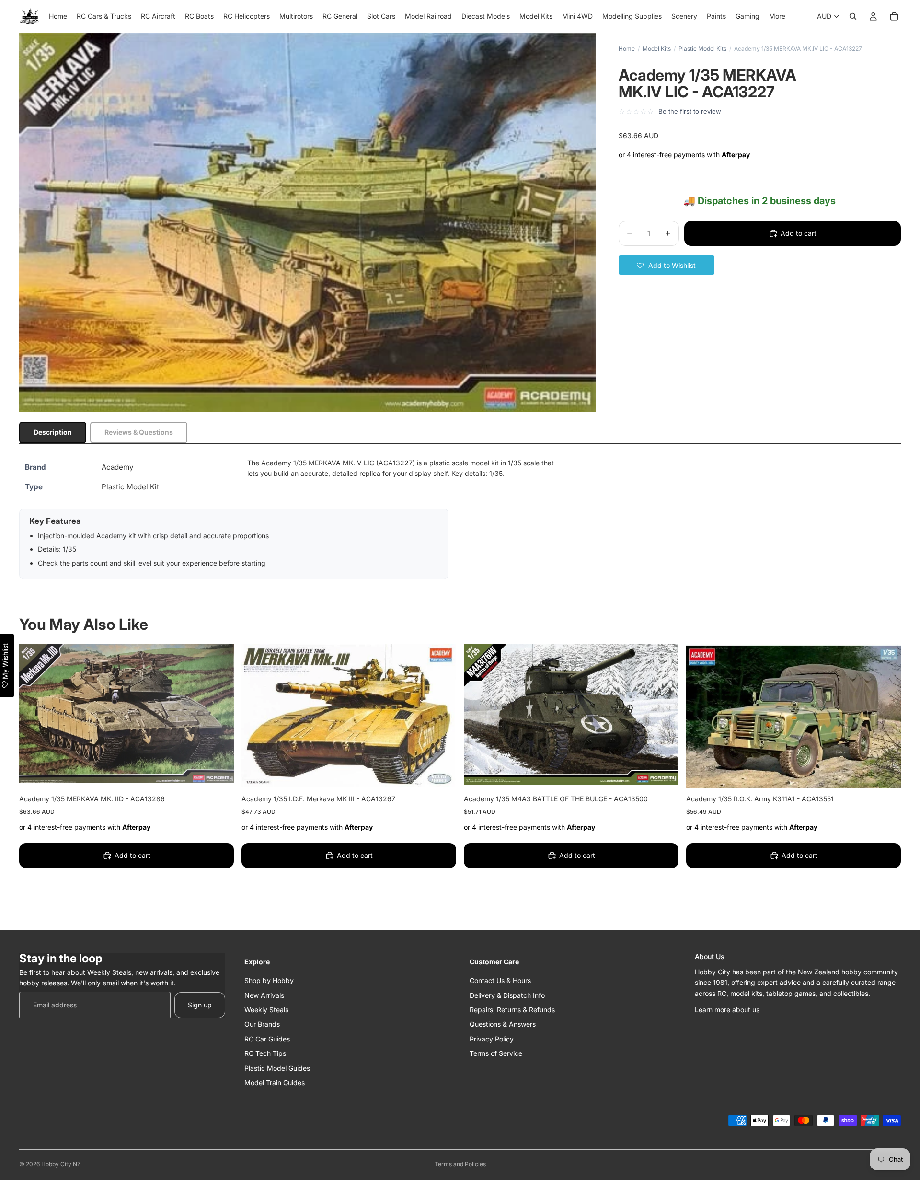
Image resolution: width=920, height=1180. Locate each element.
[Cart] (894, 16)
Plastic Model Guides (277, 1068)
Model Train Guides (274, 1082)
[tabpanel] (460, 518)
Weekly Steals (266, 1009)
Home (627, 48)
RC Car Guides (267, 1038)
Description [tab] (53, 432)
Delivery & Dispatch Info (507, 995)
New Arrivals (264, 995)
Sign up (200, 1004)
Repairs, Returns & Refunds (512, 1009)
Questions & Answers (503, 1024)
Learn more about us (727, 1009)
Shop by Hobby (269, 980)
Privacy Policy (492, 1038)
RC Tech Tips (265, 1053)
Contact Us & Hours (500, 980)
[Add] (219, 773)
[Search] (852, 16)
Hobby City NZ (61, 1164)
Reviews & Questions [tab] (138, 432)
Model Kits (657, 48)
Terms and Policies (460, 1164)
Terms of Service (496, 1053)
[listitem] (777, 16)
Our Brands (262, 1024)
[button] (666, 265)
